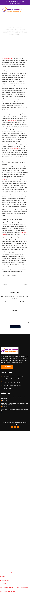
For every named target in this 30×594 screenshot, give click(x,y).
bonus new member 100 (6, 573)
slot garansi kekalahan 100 (6, 479)
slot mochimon (3, 512)
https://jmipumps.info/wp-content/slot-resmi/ (11, 530)
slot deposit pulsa (4, 556)
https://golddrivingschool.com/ (7, 591)
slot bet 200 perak (4, 527)
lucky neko (2, 457)
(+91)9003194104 (16, 3)
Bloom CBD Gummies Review (14, 113)
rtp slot (1, 439)
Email (22, 302)
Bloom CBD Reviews (7, 58)
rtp (0, 435)
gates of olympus (4, 475)
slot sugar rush (3, 483)
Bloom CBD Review (11, 120)
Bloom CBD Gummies (11, 275)
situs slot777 (3, 461)
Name (7, 302)
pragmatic (2, 576)
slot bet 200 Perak (4, 580)
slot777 (2, 431)
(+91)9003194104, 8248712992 (12, 382)
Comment (15, 310)
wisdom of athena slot (5, 486)
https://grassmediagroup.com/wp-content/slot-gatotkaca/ (14, 587)
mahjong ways (3, 494)
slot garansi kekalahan (5, 450)
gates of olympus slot (5, 516)
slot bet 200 (3, 584)
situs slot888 (3, 519)
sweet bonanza (3, 446)
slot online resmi (4, 468)
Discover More (7, 366)
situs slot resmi (4, 534)
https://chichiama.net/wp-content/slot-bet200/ (11, 497)
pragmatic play (3, 453)
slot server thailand (4, 523)
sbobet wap (3, 563)
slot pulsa (2, 541)
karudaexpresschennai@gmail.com (16, 1)
